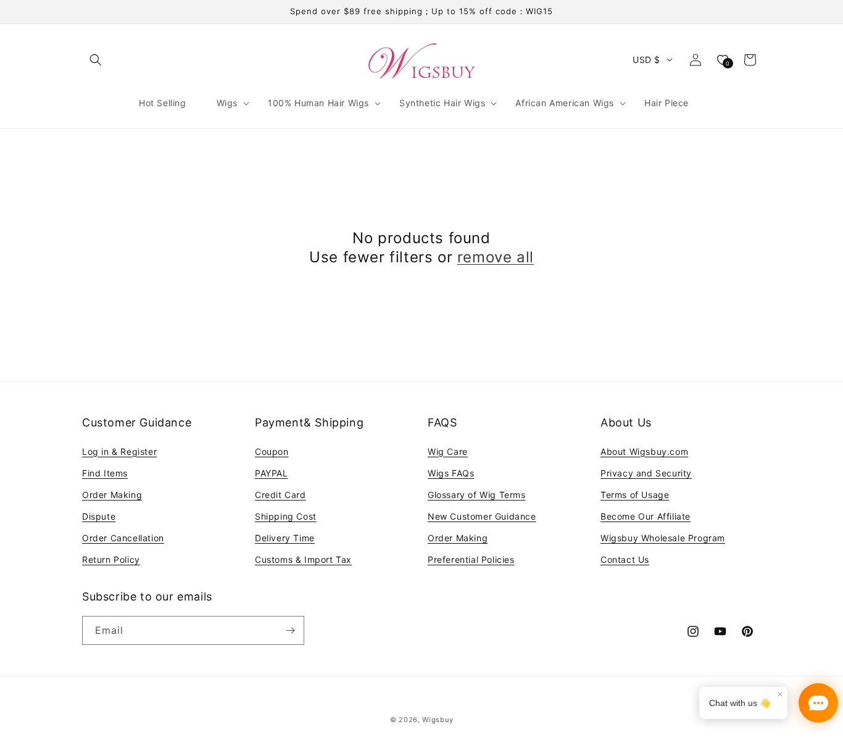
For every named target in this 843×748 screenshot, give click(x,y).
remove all (495, 257)
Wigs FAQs (451, 473)
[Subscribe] (290, 630)
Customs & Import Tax (303, 559)
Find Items (105, 473)
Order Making (112, 494)
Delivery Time (285, 538)
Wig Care (448, 451)
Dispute (98, 516)
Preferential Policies (471, 559)
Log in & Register (119, 451)
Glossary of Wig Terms (477, 494)
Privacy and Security (646, 473)
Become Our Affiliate (645, 516)
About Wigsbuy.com (644, 451)
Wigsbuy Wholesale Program (662, 538)
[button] (95, 59)
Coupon (272, 451)
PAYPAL (271, 473)
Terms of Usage (634, 494)
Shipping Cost (286, 516)
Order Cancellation (123, 538)
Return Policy (111, 559)
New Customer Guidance (482, 516)
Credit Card (280, 494)
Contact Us (624, 559)
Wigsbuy (437, 719)
